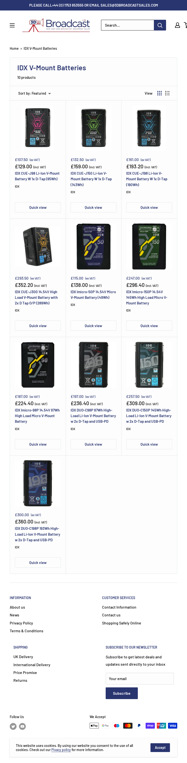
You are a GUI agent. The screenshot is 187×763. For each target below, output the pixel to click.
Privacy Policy (21, 623)
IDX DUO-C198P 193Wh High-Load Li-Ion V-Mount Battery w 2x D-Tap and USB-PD (37, 534)
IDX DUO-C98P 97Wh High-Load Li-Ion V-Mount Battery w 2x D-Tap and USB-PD (93, 416)
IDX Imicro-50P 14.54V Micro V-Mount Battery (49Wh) (93, 295)
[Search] (160, 25)
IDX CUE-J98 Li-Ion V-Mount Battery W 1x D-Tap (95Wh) (37, 176)
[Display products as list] (167, 93)
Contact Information (119, 607)
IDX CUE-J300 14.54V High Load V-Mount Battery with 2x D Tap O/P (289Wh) (36, 297)
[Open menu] (12, 25)
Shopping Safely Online (121, 623)
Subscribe (122, 693)
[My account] (177, 25)
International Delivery (31, 664)
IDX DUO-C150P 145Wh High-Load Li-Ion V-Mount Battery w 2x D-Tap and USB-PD (148, 416)
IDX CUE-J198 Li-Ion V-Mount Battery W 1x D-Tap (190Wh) (146, 179)
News (14, 614)
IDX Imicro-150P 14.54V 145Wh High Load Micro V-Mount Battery (146, 297)
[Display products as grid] (159, 93)
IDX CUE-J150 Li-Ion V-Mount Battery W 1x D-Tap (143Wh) (91, 179)
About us (17, 607)
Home (14, 48)
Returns (20, 680)
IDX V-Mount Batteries (40, 48)
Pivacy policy (61, 750)
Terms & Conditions (26, 630)
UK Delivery (23, 656)
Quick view (38, 207)
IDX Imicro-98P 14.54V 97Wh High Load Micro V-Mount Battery (37, 416)
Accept (160, 747)
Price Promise (25, 672)
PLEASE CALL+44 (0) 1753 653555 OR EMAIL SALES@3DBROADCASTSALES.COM (93, 5)
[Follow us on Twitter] (13, 726)
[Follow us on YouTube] (22, 726)
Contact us (111, 614)
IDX (17, 186)
